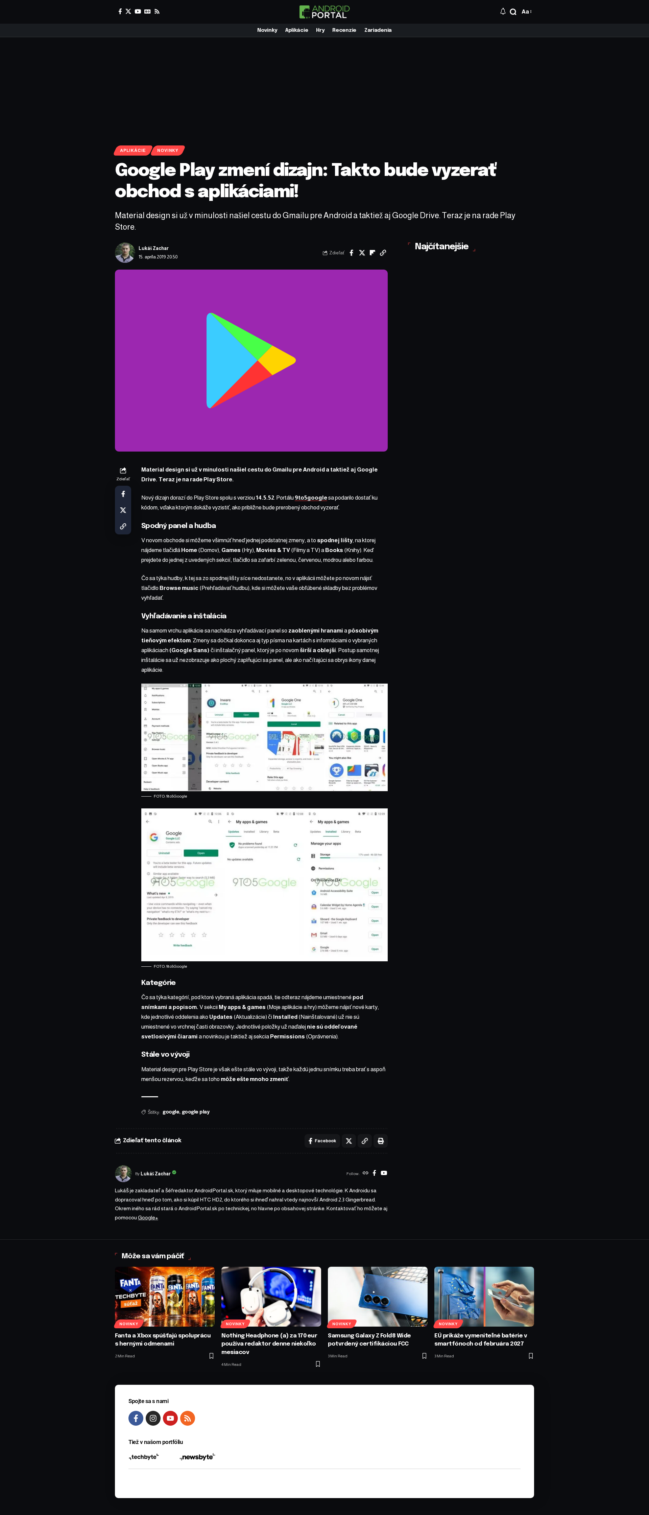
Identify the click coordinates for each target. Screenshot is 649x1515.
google (171, 1112)
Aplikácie (133, 150)
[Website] (365, 1173)
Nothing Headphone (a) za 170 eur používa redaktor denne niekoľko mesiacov (269, 1344)
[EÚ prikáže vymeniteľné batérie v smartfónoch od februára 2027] (484, 1297)
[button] (513, 11)
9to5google (311, 498)
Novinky (167, 150)
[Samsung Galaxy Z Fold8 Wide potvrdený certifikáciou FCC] (378, 1297)
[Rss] (157, 11)
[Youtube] (170, 1418)
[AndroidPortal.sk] (324, 12)
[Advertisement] (324, 88)
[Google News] (147, 11)
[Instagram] (153, 1418)
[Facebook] (120, 11)
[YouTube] (138, 11)
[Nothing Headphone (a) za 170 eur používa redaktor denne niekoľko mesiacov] (271, 1297)
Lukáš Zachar (154, 248)
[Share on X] (362, 252)
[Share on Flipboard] (372, 252)
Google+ (148, 1217)
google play (196, 1112)
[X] (128, 11)
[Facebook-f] (135, 1418)
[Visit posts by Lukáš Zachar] (125, 253)
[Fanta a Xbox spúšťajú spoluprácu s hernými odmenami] (165, 1297)
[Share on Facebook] (351, 252)
